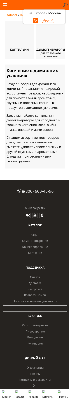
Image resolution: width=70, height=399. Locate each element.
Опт (35, 386)
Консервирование (35, 247)
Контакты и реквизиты (35, 380)
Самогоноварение (35, 241)
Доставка (35, 283)
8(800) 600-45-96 (38, 191)
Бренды (35, 374)
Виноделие (35, 337)
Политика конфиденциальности (35, 301)
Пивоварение (35, 331)
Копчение (35, 253)
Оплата (35, 277)
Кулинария (35, 343)
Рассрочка (35, 289)
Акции (35, 235)
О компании (35, 368)
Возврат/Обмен (35, 295)
